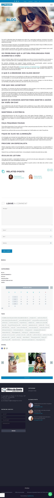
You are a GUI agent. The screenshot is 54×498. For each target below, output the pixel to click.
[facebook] (2, 349)
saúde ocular (5, 337)
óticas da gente (40, 339)
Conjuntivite (22, 322)
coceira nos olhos (42, 317)
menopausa (28, 330)
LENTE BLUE (5, 327)
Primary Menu (51, 5)
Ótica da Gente (35, 337)
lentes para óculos (7, 330)
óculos (43, 337)
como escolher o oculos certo (39, 320)
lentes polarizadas (18, 330)
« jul (2, 308)
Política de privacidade (19, 492)
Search (51, 264)
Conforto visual (13, 322)
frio (47, 325)
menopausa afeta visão (39, 330)
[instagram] (4, 349)
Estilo (3, 276)
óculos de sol (16, 339)
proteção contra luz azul (8, 334)
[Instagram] (17, 1)
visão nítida (26, 337)
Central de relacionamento (7, 492)
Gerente (35, 1)
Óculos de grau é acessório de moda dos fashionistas (19, 178)
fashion (41, 325)
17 (15, 301)
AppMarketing (31, 495)
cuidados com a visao (41, 322)
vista (13, 337)
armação (33, 317)
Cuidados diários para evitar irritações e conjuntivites (43, 404)
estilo (24, 325)
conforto (4, 322)
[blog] (7, 349)
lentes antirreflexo (22, 327)
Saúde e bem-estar (7, 280)
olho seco (25, 332)
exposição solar (33, 325)
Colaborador (30, 1)
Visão (3, 282)
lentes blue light (33, 327)
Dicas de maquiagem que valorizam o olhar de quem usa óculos (42, 417)
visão (19, 337)
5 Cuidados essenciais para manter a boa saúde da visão (15, 317)
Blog (2, 272)
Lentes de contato (44, 327)
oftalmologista (16, 332)
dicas (4, 325)
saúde (29, 334)
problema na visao (34, 332)
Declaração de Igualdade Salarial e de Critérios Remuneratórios (40, 492)
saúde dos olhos (47, 334)
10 (15, 299)
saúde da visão (37, 334)
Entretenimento (6, 274)
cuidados (31, 322)
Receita (25, 1)
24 (15, 303)
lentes (13, 327)
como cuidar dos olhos (24, 320)
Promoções (4, 278)
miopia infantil (6, 332)
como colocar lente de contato (9, 320)
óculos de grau (6, 339)
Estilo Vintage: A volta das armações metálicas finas (42, 411)
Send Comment (6, 251)
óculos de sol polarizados (28, 339)
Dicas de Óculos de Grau (14, 325)
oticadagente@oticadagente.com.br (12, 400)
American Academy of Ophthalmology (29, 67)
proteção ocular (20, 334)
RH (39, 1)
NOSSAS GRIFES (27, 377)
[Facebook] (15, 1)
